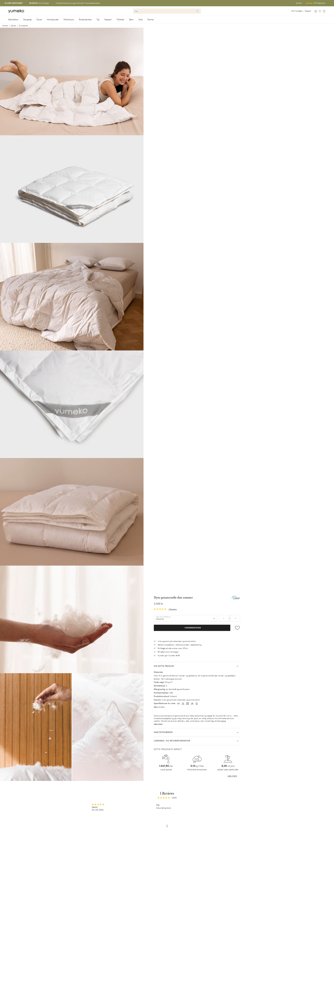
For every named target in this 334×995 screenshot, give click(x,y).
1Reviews (172, 609)
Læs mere (158, 724)
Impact (308, 11)
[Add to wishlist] (236, 628)
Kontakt (299, 3)
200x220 (160, 619)
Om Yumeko (296, 11)
